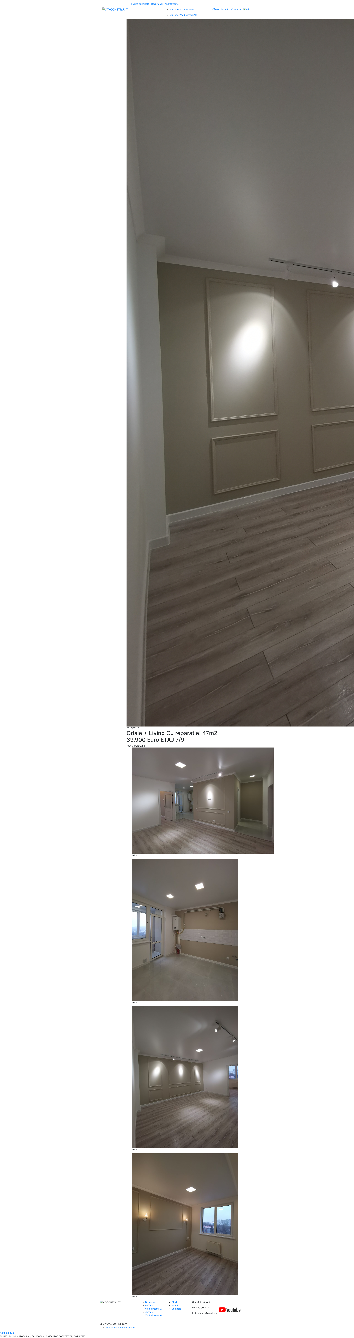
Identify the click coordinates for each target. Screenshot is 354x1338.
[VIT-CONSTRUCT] (115, 9)
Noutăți (225, 9)
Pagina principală (140, 3)
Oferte (215, 9)
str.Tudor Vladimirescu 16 (183, 15)
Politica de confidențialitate (120, 1327)
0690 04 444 (7, 1333)
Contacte (236, 9)
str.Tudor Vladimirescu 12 (183, 9)
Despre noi (157, 3)
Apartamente (172, 3)
